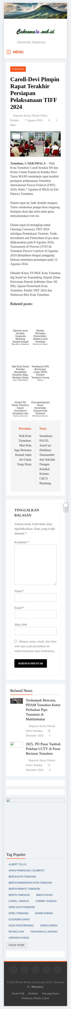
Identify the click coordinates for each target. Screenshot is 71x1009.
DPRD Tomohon (18, 913)
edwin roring (44, 913)
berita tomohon (19, 895)
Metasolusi (37, 986)
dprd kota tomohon (22, 907)
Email (19, 608)
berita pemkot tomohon (24, 889)
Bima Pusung (44, 895)
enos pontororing (21, 925)
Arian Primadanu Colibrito (26, 870)
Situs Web (20, 624)
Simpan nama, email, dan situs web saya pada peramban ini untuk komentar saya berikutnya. (35, 646)
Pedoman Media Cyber (35, 998)
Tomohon (18, 69)
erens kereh (49, 925)
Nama (19, 591)
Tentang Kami (50, 993)
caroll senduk (19, 901)
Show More (16, 945)
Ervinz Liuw (16, 931)
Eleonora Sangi (19, 919)
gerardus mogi (19, 937)
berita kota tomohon (22, 876)
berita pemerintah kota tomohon (30, 882)
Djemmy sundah (46, 901)
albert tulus (17, 864)
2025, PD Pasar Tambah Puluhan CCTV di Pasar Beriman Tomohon (43, 748)
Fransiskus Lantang (44, 931)
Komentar (21, 542)
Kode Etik (18, 993)
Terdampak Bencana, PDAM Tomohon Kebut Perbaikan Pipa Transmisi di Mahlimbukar (43, 709)
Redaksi (33, 993)
